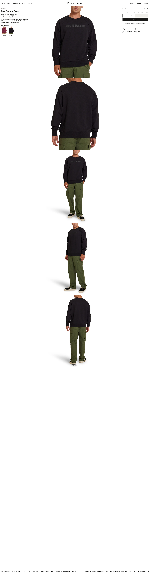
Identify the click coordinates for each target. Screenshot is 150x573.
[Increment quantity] (131, 16)
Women (8, 3)
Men (2, 3)
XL (138, 12)
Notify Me (135, 20)
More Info (11, 16)
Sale (29, 3)
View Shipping (125, 32)
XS (123, 12)
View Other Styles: (5, 25)
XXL (142, 12)
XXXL (146, 12)
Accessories (16, 3)
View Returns (137, 32)
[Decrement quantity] (126, 16)
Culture (23, 3)
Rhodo (4, 35)
